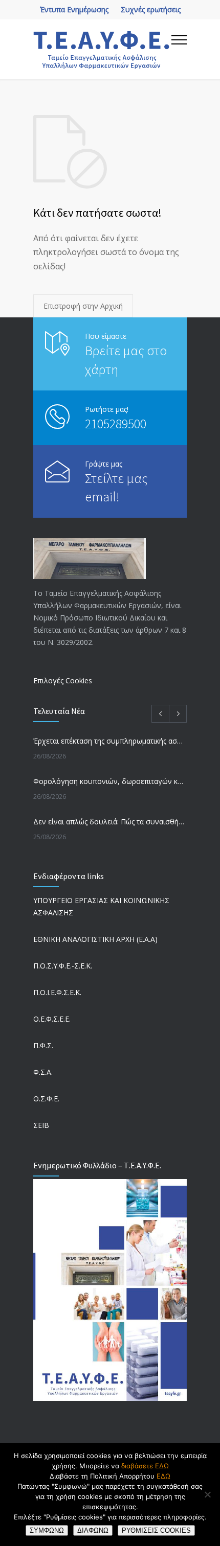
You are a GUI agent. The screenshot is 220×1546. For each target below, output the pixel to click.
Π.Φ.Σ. (43, 1045)
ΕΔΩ (163, 1476)
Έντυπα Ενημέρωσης (74, 9)
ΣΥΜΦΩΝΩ (47, 1530)
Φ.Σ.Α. (43, 1072)
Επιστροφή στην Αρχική (83, 306)
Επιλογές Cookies (62, 680)
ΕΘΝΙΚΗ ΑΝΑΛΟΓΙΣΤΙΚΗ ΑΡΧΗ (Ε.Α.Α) (95, 939)
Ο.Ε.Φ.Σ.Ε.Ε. (52, 1019)
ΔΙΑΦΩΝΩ (92, 1530)
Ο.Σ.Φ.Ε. (46, 1098)
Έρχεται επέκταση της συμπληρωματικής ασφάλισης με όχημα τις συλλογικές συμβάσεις (110, 741)
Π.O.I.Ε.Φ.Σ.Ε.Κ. (57, 992)
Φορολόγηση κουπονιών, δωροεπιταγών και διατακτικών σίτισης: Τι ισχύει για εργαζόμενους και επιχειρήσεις (110, 781)
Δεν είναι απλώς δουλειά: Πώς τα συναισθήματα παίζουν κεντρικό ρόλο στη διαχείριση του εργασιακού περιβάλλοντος (110, 821)
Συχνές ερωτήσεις (151, 9)
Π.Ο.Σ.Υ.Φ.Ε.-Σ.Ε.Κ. (62, 966)
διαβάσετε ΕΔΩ (145, 1466)
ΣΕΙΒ (41, 1125)
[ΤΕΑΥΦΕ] (102, 49)
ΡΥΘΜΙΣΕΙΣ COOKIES (156, 1530)
